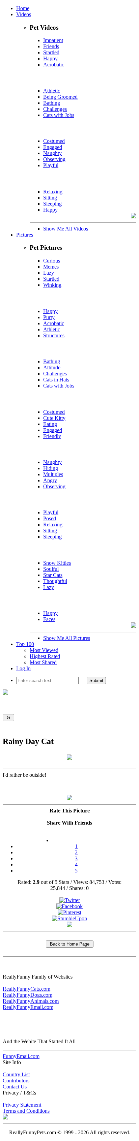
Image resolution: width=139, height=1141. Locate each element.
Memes (51, 267)
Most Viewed (44, 650)
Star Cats (52, 575)
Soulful (51, 569)
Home (22, 8)
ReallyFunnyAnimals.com (31, 1001)
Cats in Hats (56, 379)
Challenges (55, 109)
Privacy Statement (22, 1105)
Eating (50, 424)
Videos (23, 14)
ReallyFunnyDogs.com (27, 995)
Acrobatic (53, 64)
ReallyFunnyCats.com (26, 989)
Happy (50, 58)
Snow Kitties (57, 563)
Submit (96, 680)
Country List (16, 1074)
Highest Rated (45, 656)
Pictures (24, 235)
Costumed (54, 141)
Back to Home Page (70, 944)
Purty (49, 317)
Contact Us (15, 1086)
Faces (49, 619)
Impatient (53, 40)
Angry (50, 480)
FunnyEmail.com (21, 1056)
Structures (53, 335)
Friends (51, 46)
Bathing (51, 103)
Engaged (52, 147)
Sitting (50, 198)
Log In (23, 668)
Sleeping (52, 204)
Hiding (50, 468)
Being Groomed (60, 97)
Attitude (51, 367)
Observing (54, 159)
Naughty (52, 153)
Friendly (52, 436)
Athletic (51, 91)
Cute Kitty (54, 418)
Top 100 (25, 644)
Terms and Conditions (26, 1111)
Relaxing (52, 191)
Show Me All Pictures (66, 638)
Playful (50, 165)
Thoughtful (55, 581)
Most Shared (43, 662)
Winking (52, 285)
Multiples (53, 474)
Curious (51, 261)
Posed (49, 518)
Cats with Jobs (58, 115)
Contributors (16, 1080)
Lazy (48, 273)
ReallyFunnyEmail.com (28, 1007)
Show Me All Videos (65, 229)
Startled (51, 52)
